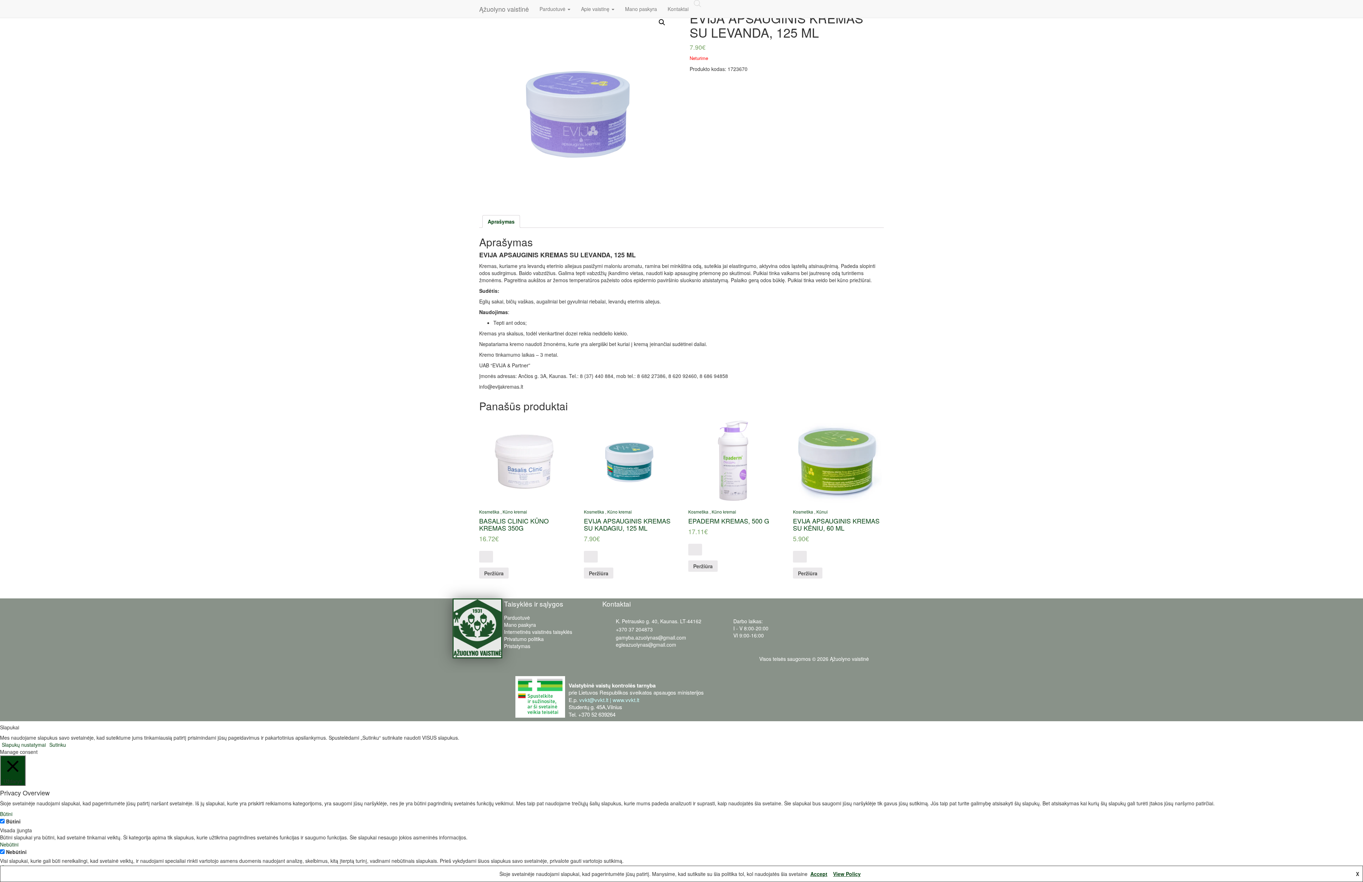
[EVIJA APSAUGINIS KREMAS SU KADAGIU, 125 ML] (628, 459)
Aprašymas (501, 221)
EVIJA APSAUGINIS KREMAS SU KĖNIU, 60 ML (836, 524)
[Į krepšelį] (486, 557)
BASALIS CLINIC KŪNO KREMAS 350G (514, 524)
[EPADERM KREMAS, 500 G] (732, 459)
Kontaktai (678, 8)
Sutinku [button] (57, 744)
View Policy (847, 873)
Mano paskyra (641, 8)
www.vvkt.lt (626, 699)
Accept (818, 873)
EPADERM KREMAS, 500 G (728, 520)
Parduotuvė (553, 8)
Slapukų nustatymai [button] (24, 744)
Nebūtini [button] (9, 844)
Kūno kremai (515, 512)
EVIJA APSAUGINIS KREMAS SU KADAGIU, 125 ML (627, 524)
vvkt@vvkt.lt (593, 699)
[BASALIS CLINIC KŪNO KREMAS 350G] (523, 459)
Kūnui (822, 512)
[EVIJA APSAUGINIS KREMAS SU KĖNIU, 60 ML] (837, 459)
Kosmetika (489, 512)
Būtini (13, 821)
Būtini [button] (6, 813)
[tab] (501, 221)
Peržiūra (494, 573)
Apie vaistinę (596, 8)
